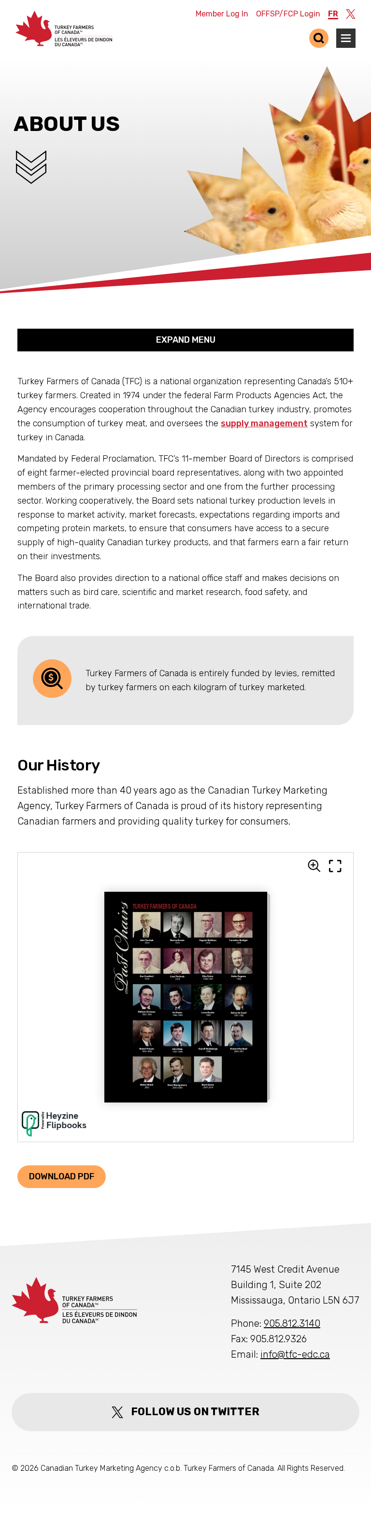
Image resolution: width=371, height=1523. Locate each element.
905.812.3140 (292, 1323)
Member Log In (222, 13)
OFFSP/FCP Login (288, 13)
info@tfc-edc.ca (295, 1354)
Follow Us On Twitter (195, 1411)
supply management (264, 423)
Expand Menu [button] (185, 339)
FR (333, 13)
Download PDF (61, 1176)
